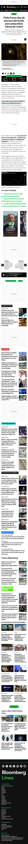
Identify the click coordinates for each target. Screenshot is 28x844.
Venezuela (3, 792)
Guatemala (3, 804)
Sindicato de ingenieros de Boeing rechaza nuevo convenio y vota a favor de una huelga (9, 365)
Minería (20, 280)
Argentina (3, 789)
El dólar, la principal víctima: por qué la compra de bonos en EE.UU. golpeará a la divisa (8, 465)
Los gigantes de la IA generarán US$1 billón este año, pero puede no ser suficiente (12, 544)
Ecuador (3, 796)
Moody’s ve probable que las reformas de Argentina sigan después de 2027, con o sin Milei (6, 658)
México (3, 788)
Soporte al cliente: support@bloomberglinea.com (12, 839)
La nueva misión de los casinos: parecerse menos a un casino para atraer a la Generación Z (7, 727)
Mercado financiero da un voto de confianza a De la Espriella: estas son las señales (7, 637)
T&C (2, 829)
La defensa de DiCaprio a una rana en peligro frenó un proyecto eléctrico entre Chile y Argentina (8, 266)
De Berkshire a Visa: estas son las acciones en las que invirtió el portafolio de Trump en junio (9, 481)
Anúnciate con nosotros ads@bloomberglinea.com (12, 837)
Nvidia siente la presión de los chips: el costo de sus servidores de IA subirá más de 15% (9, 491)
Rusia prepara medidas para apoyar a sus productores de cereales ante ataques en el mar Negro (9, 356)
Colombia (3, 791)
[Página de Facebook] (3, 766)
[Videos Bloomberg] (14, 558)
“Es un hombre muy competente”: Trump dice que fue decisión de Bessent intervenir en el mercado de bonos (9, 383)
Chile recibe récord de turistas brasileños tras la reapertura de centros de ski (20, 637)
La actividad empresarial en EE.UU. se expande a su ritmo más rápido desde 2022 (20, 698)
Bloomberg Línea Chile (10, 280)
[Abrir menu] (2, 7)
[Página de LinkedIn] (17, 766)
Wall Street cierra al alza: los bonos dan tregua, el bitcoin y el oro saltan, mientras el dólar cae (9, 431)
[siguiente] (25, 265)
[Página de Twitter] (7, 766)
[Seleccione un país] (4, 7)
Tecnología (3, 828)
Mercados (3, 811)
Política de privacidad (6, 825)
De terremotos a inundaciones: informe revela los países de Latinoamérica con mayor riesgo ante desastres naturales (9, 598)
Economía (3, 809)
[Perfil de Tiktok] (21, 766)
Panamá (3, 797)
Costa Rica (3, 800)
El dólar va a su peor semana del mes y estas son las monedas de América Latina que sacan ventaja (9, 453)
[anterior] (2, 265)
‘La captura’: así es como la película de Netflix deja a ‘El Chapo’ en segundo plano (20, 726)
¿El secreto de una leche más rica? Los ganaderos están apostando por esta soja (9, 608)
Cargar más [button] (14, 706)
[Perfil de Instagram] (14, 766)
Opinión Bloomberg (7, 532)
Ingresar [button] (25, 7)
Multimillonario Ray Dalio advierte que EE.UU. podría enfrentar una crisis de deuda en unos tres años (9, 525)
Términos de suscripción (6, 827)
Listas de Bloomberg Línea (7, 818)
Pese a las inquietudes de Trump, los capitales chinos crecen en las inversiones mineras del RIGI (19, 266)
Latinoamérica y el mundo (6, 786)
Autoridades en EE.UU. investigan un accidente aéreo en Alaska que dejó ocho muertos (7, 678)
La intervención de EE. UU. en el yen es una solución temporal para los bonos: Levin (9, 581)
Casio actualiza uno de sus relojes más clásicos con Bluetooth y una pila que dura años (7, 746)
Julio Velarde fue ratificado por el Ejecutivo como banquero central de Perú (20, 678)
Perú (2, 795)
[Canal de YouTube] (10, 766)
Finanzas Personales (5, 816)
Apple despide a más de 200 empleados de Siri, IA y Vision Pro (9, 398)
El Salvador (3, 801)
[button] (25, 39)
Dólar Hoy (3, 812)
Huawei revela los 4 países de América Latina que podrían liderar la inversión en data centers (9, 313)
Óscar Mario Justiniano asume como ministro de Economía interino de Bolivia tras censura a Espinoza (20, 658)
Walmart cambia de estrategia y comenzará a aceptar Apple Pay (9, 391)
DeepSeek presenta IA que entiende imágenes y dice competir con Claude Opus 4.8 (7, 698)
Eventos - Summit (5, 835)
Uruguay (3, 799)
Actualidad (3, 813)
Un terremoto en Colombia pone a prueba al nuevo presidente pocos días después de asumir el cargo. (9, 572)
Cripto (2, 814)
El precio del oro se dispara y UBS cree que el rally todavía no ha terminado (9, 322)
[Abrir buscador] (22, 7)
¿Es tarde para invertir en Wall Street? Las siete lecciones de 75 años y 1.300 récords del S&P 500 (9, 502)
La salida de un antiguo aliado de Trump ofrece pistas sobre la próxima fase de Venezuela (13, 552)
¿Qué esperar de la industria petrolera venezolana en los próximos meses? (7, 514)
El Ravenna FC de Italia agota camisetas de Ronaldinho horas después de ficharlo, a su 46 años (20, 746)
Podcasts (3, 817)
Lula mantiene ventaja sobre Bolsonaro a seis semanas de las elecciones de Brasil (8, 373)
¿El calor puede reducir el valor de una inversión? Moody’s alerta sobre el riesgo (9, 616)
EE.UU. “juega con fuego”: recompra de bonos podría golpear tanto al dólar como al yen (9, 442)
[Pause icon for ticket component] (2, 10)
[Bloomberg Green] (14, 588)
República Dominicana (6, 802)
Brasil (2, 787)
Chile (14, 14)
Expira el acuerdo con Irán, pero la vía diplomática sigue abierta (9, 563)
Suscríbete (3, 824)
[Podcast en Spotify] (25, 766)
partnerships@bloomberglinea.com (9, 836)
